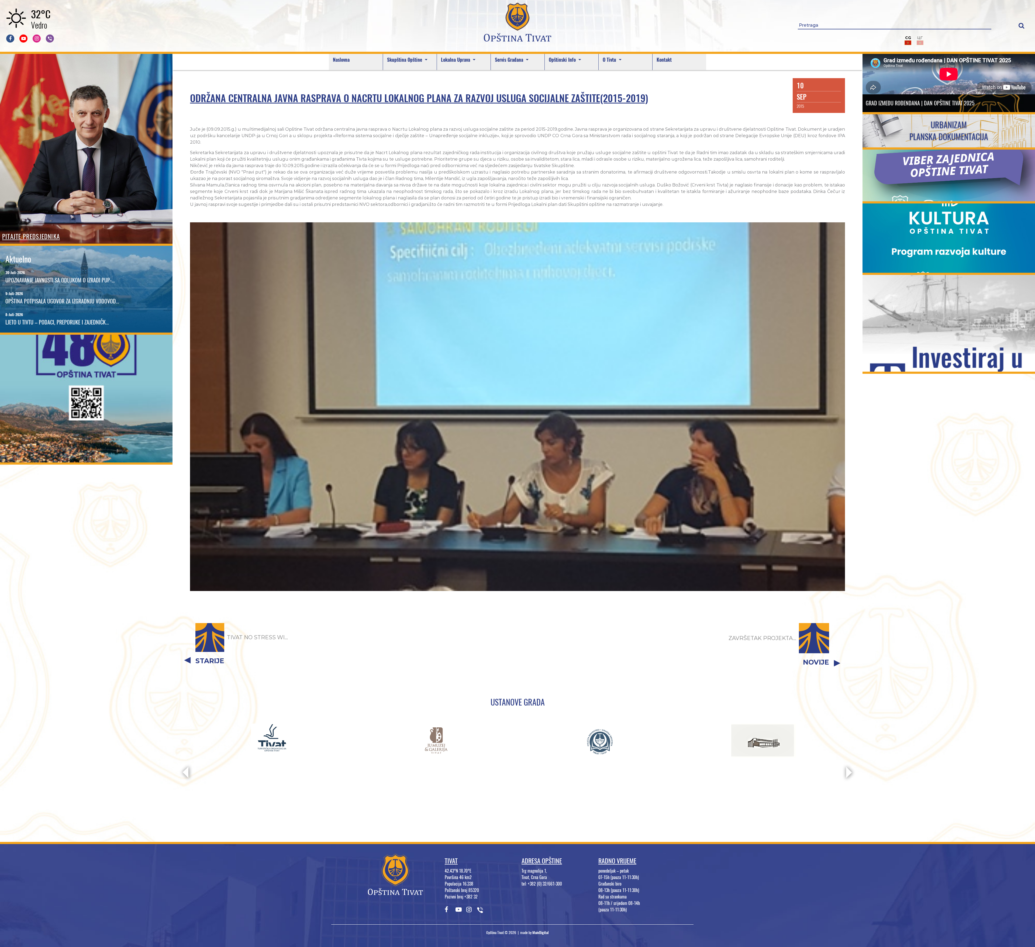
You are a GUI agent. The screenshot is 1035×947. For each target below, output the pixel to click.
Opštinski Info (563, 59)
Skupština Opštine (405, 59)
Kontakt (664, 59)
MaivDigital (540, 932)
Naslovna (341, 59)
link (86, 459)
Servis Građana (510, 59)
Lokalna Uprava (456, 59)
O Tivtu (610, 59)
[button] (1021, 25)
